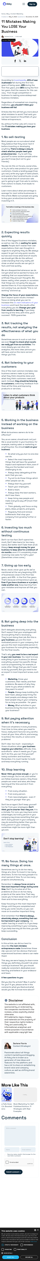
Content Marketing (17, 14)
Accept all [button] (10, 1257)
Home (3, 14)
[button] (20, 1253)
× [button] (38, 1230)
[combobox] (35, 1230)
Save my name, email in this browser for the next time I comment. (21, 1155)
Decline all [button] (29, 1257)
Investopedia (20, 80)
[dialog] (20, 1244)
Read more (34, 1241)
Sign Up (32, 4)
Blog (8, 14)
